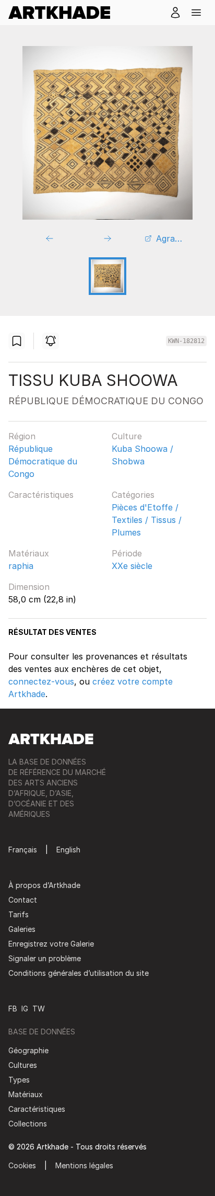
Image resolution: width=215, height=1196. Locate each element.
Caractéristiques (41, 494)
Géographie (28, 1050)
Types (19, 1079)
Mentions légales (84, 1165)
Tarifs (18, 914)
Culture (127, 436)
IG (24, 1008)
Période (127, 553)
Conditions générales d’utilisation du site (78, 973)
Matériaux (28, 553)
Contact (22, 899)
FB (12, 1008)
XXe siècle (132, 566)
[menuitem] (63, 12)
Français (22, 849)
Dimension (29, 587)
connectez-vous (41, 681)
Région (21, 436)
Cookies (22, 1165)
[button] (196, 12)
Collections (27, 1123)
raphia (20, 566)
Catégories (133, 494)
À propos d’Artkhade (44, 885)
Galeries (21, 929)
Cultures (22, 1065)
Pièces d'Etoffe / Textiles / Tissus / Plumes (147, 520)
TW (38, 1008)
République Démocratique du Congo (42, 461)
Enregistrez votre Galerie (51, 943)
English (68, 849)
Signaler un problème (44, 958)
